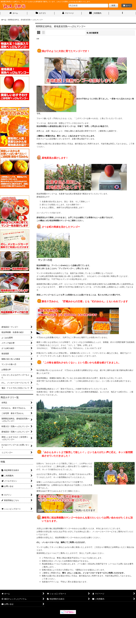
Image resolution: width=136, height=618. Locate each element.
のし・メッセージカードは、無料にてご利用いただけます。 (62, 542)
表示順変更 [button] (93, 33)
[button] (122, 13)
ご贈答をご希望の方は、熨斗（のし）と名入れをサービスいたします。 (66, 136)
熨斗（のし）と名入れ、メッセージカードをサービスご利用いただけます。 (94, 573)
